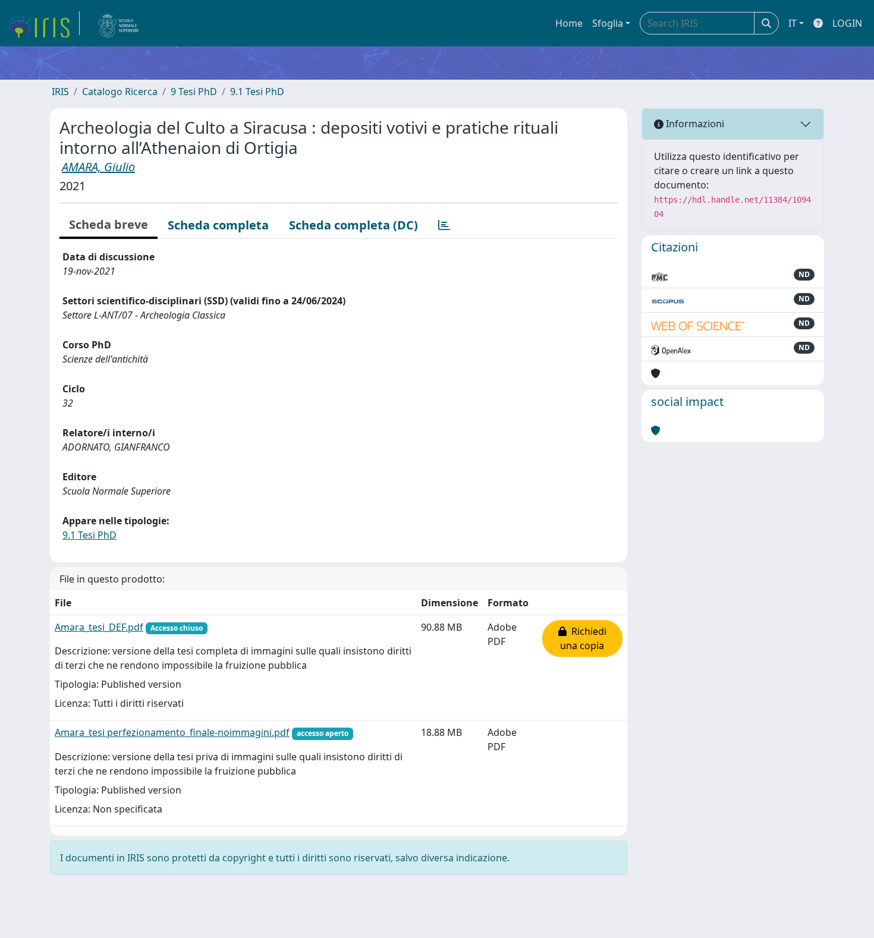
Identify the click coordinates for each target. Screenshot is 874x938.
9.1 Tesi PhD (257, 91)
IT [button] (792, 23)
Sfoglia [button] (607, 23)
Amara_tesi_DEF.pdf (99, 627)
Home (569, 23)
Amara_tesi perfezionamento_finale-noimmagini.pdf (172, 732)
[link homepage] (43, 23)
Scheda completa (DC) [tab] (353, 225)
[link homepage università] (119, 23)
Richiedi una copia (583, 638)
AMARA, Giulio (98, 167)
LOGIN (847, 23)
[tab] (444, 225)
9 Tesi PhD (194, 91)
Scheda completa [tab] (218, 225)
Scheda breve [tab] (108, 224)
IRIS (60, 91)
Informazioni (694, 123)
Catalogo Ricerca (120, 91)
